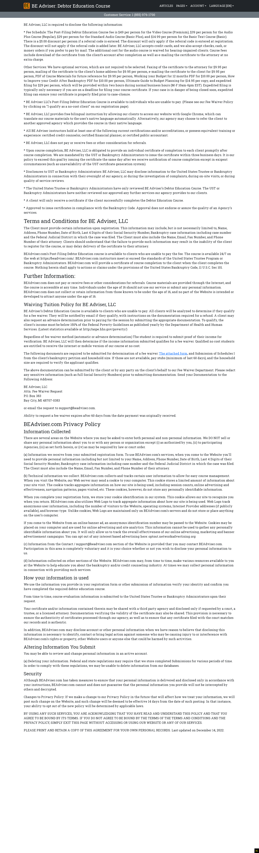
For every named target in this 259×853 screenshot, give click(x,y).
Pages (180, 6)
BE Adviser (70, 6)
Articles (166, 6)
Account (197, 6)
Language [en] (220, 6)
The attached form (173, 353)
